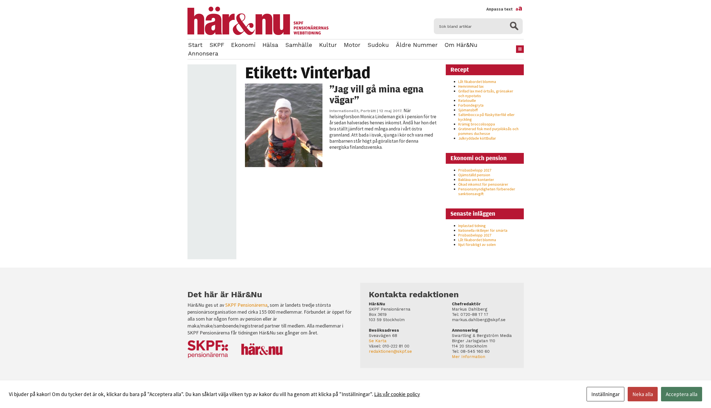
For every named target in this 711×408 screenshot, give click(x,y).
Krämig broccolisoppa (476, 124)
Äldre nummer (417, 44)
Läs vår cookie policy (397, 394)
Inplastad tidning (472, 225)
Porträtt (368, 111)
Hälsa (270, 44)
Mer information (468, 356)
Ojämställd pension (474, 174)
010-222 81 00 (395, 346)
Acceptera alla (681, 394)
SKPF (216, 44)
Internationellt (343, 111)
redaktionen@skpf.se (390, 351)
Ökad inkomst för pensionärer (483, 184)
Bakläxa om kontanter (476, 179)
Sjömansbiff (468, 109)
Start (195, 44)
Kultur (328, 44)
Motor (352, 44)
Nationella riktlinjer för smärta (482, 230)
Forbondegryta (471, 105)
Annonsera (203, 53)
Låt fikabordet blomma (477, 81)
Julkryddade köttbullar (477, 138)
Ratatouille (467, 100)
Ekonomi (243, 44)
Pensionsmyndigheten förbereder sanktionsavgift (486, 191)
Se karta (378, 340)
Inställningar (605, 394)
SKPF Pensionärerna (246, 305)
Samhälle (298, 44)
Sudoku (378, 44)
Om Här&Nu (461, 44)
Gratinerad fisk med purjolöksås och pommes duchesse (488, 131)
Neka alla (642, 394)
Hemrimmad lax (471, 86)
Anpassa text (504, 9)
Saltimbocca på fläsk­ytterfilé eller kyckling (486, 117)
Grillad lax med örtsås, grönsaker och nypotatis (485, 93)
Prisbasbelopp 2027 (474, 170)
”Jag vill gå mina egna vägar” (376, 94)
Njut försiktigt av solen (477, 244)
